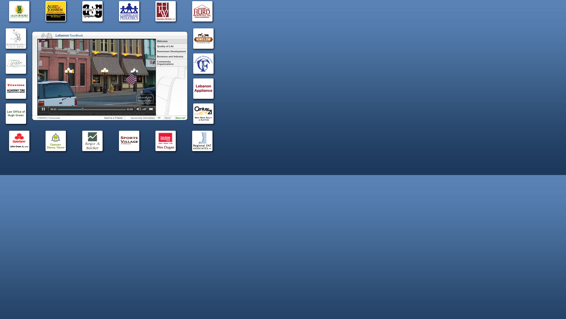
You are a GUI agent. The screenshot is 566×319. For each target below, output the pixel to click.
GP (159, 118)
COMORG (42, 118)
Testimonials (54, 118)
